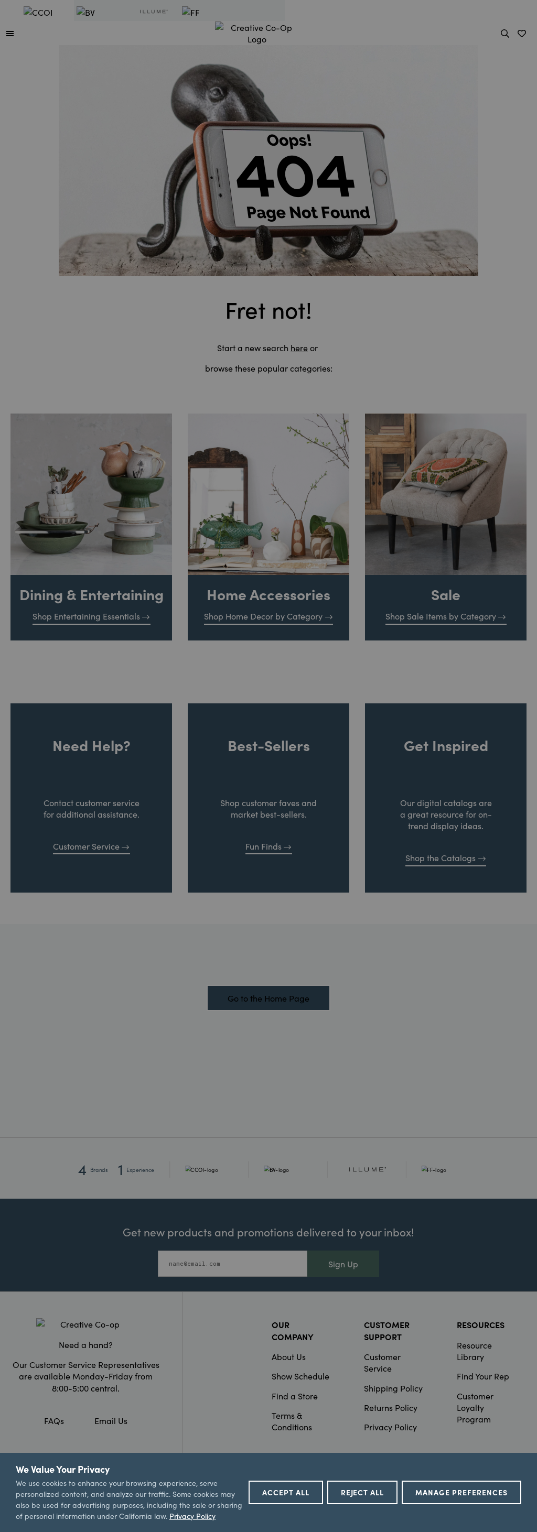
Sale (445, 593)
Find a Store (295, 1395)
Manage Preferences (461, 1492)
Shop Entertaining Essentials (86, 616)
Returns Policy (390, 1407)
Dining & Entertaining (91, 593)
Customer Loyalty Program (475, 1407)
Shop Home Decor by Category (263, 616)
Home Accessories (268, 593)
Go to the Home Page (268, 998)
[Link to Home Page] (257, 31)
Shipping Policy (393, 1388)
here (299, 347)
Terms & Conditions (292, 1420)
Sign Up (343, 1263)
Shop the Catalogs (440, 857)
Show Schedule (300, 1376)
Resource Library (474, 1350)
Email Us (110, 1420)
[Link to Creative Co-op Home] (85, 1324)
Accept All (285, 1492)
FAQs (54, 1420)
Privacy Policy (390, 1426)
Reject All (362, 1492)
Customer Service (86, 846)
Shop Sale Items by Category (440, 616)
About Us (289, 1356)
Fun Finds (263, 846)
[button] (10, 33)
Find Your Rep (483, 1376)
